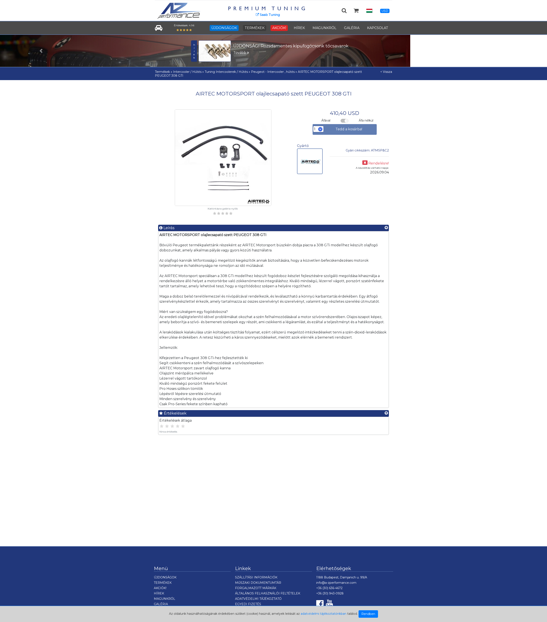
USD (384, 11)
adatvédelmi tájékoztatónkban (323, 614)
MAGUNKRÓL (324, 28)
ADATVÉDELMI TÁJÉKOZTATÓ (258, 599)
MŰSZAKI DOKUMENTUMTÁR (258, 583)
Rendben (368, 614)
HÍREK (299, 28)
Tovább (240, 53)
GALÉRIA (351, 28)
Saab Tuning (269, 15)
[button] (41, 51)
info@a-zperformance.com (336, 583)
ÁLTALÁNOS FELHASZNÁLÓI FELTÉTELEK (267, 593)
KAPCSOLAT (377, 28)
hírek (194, 51)
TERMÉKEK (255, 28)
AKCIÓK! (279, 28)
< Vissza (386, 72)
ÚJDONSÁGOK (224, 28)
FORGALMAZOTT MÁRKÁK (255, 588)
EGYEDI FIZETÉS (248, 604)
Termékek (162, 72)
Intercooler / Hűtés (187, 72)
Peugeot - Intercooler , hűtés (273, 72)
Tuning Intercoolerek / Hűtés (226, 72)
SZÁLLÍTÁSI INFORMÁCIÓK (256, 577)
